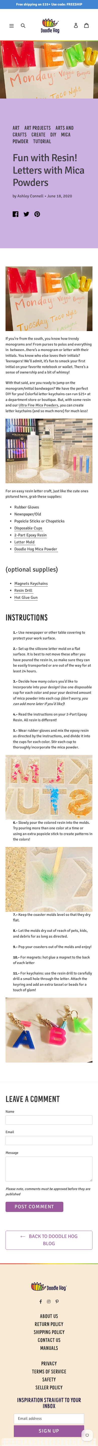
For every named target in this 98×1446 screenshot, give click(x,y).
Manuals (49, 1348)
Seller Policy (49, 1388)
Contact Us (49, 1340)
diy (53, 135)
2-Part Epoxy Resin (30, 535)
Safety (49, 1380)
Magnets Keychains (31, 583)
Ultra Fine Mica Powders (38, 405)
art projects (37, 128)
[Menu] (11, 25)
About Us (49, 1316)
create (38, 135)
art (16, 128)
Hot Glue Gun (26, 597)
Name (10, 1111)
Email (10, 1132)
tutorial (42, 141)
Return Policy (49, 1324)
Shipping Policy (49, 1332)
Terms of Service (49, 1372)
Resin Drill (23, 590)
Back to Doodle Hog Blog (53, 1240)
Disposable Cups (28, 528)
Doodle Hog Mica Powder (36, 549)
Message (12, 1153)
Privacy (49, 1364)
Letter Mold (24, 542)
